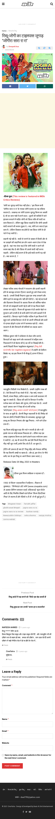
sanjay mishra (45, 515)
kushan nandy (32, 512)
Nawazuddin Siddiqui (12, 515)
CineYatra (10, 651)
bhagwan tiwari (14, 504)
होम (4, 790)
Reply (6, 645)
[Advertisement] (27, 14)
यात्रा (29, 790)
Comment (7, 685)
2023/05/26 (9, 50)
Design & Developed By (24, 806)
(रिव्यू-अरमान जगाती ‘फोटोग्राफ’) (25, 410)
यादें (34, 790)
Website (5, 743)
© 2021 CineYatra (8, 806)
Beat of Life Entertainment (43, 806)
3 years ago (25, 627)
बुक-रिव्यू (21, 790)
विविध (40, 790)
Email (5, 731)
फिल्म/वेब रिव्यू (13, 31)
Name (5, 719)
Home (4, 31)
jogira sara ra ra (30, 508)
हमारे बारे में (48, 790)
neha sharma (30, 515)
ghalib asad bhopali (11, 508)
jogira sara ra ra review (13, 512)
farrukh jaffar (30, 504)
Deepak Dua (14, 47)
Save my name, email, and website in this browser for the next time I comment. (28, 756)
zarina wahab (9, 519)
